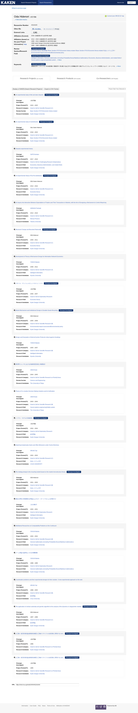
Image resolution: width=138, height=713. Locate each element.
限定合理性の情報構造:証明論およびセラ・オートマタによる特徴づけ (36, 499)
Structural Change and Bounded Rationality (28, 229)
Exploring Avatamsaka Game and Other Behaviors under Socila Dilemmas (37, 445)
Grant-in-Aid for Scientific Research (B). (41, 593)
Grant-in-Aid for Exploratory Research (41, 296)
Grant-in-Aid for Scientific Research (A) (41, 270)
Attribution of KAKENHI (63, 706)
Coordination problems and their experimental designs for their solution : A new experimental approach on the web (49, 579)
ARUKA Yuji (33, 450)
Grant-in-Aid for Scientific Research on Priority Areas (45, 377)
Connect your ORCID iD (114, 16)
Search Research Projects (28, 2)
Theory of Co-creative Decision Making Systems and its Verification (35, 391)
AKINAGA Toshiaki (35, 208)
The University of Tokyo (37, 383)
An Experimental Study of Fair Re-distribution (29, 175)
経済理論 (44, 50)
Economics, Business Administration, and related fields (105, 58)
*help (122, 16)
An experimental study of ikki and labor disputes (30, 95)
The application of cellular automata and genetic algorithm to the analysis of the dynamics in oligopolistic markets (49, 606)
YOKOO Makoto (35, 262)
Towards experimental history (24, 148)
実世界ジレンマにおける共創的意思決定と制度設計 (30, 364)
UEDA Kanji (33, 370)
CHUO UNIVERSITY (36, 464)
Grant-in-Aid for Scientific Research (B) (41, 323)
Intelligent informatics (37, 58)
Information (25, 706)
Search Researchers (46, 2)
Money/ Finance (35, 219)
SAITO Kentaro (34, 154)
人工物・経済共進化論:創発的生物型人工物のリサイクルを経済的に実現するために (40, 633)
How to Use (120, 2)
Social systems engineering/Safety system (43, 60)
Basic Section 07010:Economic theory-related (89, 50)
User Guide (33, 706)
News (43, 706)
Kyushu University (35, 275)
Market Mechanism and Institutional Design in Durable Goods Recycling (37, 310)
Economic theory (36, 50)
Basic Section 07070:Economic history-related (61, 50)
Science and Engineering (37, 380)
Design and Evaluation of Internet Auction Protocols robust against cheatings (38, 337)
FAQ (39, 706)
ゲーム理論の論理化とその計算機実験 (27, 553)
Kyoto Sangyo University (37, 114)
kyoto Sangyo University (37, 625)
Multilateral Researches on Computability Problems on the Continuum (36, 526)
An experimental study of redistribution (27, 122)
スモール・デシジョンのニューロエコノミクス (29, 283)
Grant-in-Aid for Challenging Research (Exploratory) (45, 162)
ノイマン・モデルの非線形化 (24, 418)
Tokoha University (35, 221)
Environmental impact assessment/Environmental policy (47, 52)
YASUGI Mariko (34, 531)
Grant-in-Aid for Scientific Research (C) (41, 108)
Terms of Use (51, 706)
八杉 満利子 (33, 504)
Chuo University (35, 598)
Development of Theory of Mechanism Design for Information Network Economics (39, 256)
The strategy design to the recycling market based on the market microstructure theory (41, 472)
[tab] (31, 78)
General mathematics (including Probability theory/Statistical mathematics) (66, 58)
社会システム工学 (109, 50)
